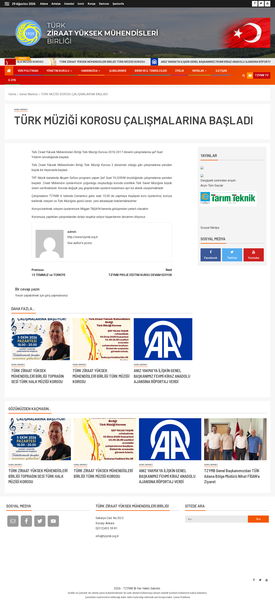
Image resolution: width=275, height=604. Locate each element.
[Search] (243, 75)
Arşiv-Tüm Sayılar (212, 185)
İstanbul (69, 3)
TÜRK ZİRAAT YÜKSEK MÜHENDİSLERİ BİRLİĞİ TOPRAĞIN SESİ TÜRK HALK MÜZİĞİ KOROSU (37, 376)
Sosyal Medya (210, 227)
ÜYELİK (179, 70)
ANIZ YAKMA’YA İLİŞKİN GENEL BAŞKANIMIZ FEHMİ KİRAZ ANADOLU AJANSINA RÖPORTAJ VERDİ (196, 61)
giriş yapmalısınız (56, 295)
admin (71, 231)
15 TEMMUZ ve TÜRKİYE (48, 272)
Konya (91, 3)
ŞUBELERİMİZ (117, 70)
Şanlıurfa (118, 3)
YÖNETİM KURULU (58, 70)
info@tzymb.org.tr (107, 536)
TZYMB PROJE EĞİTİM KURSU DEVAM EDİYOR (140, 272)
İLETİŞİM (221, 70)
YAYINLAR (198, 70)
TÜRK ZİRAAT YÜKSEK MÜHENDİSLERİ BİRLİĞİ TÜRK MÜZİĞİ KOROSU (77, 61)
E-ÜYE (12, 80)
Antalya (56, 3)
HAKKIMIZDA (89, 70)
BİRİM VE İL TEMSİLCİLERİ (151, 70)
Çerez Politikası (181, 597)
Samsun (104, 3)
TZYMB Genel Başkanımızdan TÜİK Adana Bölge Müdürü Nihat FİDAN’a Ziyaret (232, 476)
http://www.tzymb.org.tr (82, 237)
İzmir (81, 3)
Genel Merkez (21, 110)
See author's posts (79, 243)
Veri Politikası (28, 70)
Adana (44, 3)
